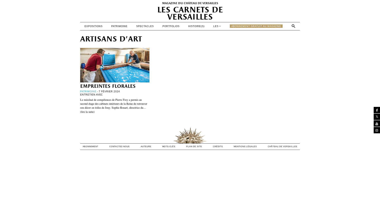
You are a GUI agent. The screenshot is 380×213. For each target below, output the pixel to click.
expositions (94, 26)
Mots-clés (168, 146)
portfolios (171, 26)
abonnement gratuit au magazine (256, 26)
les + (217, 26)
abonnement (90, 146)
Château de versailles (282, 146)
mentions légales (245, 146)
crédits (218, 146)
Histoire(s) (196, 26)
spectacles (145, 26)
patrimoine (119, 26)
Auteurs (146, 146)
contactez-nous (119, 146)
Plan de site (194, 146)
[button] (293, 26)
